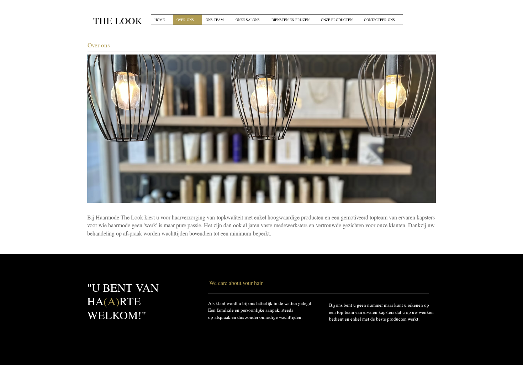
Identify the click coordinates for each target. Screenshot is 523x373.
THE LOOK (117, 20)
